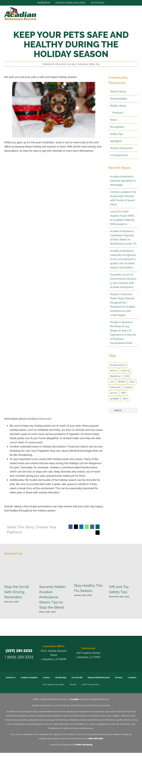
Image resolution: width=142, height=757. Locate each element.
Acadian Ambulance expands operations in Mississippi (123, 180)
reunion (128, 387)
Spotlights (116, 141)
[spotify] (123, 656)
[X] (76, 527)
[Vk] (92, 527)
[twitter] (116, 651)
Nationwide (44, 418)
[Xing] (97, 527)
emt (112, 381)
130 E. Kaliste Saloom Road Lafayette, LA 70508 (53, 655)
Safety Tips (94, 64)
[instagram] (121, 651)
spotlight (114, 398)
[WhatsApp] (86, 527)
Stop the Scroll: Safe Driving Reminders (18, 570)
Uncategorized (118, 155)
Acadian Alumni (118, 365)
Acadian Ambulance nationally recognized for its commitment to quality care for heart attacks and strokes (123, 259)
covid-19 (125, 370)
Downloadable (118, 98)
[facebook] (111, 651)
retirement (115, 387)
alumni (113, 370)
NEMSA (122, 381)
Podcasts (117, 112)
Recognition (117, 126)
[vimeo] (136, 651)
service (113, 393)
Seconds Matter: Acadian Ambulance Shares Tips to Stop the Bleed (53, 570)
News (113, 119)
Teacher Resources (121, 148)
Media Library (118, 105)
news (132, 381)
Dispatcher (115, 376)
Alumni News (118, 91)
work (125, 398)
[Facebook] (70, 527)
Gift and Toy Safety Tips (123, 570)
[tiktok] (126, 651)
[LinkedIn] (81, 527)
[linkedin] (131, 651)
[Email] (97, 533)
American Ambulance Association (93, 705)
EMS (127, 376)
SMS (123, 393)
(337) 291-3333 (19, 650)
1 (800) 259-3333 (19, 657)
